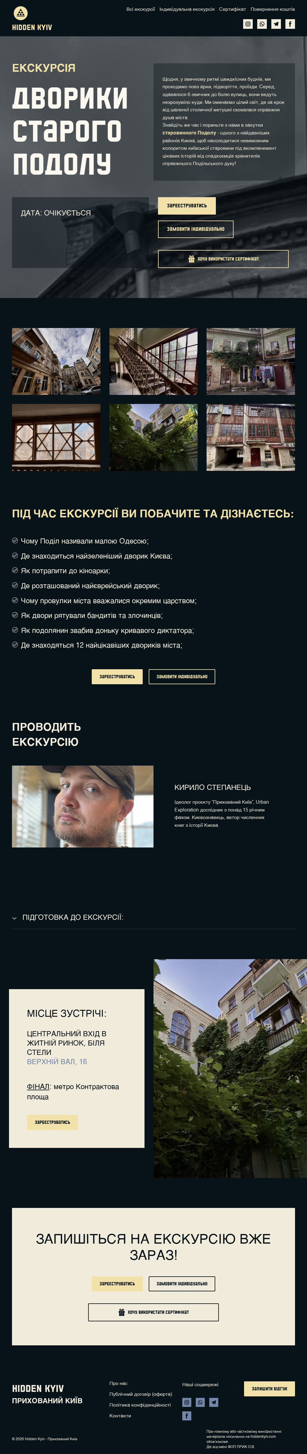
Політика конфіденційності (140, 1405)
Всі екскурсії (141, 9)
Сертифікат (232, 9)
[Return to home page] (20, 13)
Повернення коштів (273, 9)
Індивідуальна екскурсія (187, 9)
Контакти (120, 1416)
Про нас (118, 1383)
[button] (248, 24)
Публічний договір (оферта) (140, 1394)
